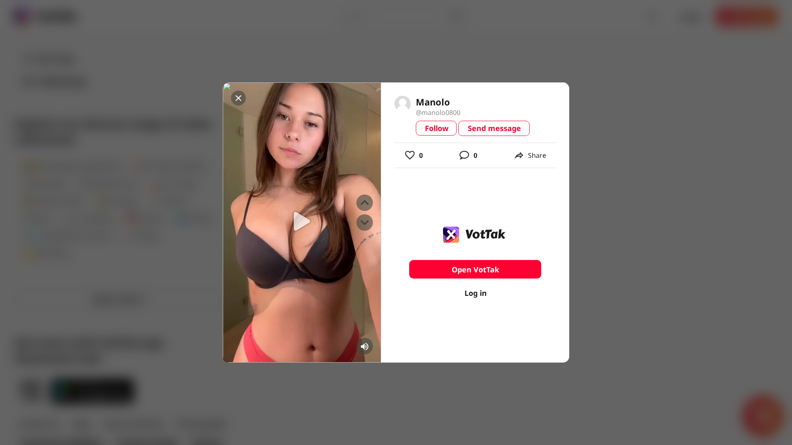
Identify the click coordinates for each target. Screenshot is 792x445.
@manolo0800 (438, 112)
